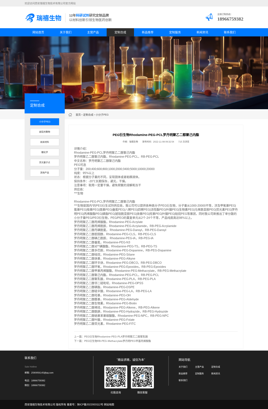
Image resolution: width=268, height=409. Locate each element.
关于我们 (65, 32)
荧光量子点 (44, 162)
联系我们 (230, 32)
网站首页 (38, 32)
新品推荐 (148, 32)
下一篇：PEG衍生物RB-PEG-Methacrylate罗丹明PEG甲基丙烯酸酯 (112, 340)
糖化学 (44, 152)
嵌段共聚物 (44, 132)
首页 (78, 114)
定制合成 (120, 32)
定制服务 (175, 32)
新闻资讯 (202, 32)
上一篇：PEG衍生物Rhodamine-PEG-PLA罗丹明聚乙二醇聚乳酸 (111, 336)
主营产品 (93, 32)
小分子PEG (102, 114)
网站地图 (109, 404)
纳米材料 (44, 142)
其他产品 (44, 172)
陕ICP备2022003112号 (90, 404)
